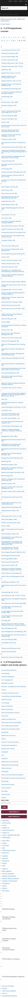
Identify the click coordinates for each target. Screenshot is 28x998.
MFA (8, 651)
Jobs (3, 848)
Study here (5, 820)
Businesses (21, 1)
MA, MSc (10, 130)
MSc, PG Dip (12, 63)
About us (5, 869)
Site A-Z (4, 993)
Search (4, 807)
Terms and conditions (9, 991)
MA (9, 56)
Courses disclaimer (8, 873)
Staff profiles (6, 837)
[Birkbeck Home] (14, 4)
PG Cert (10, 73)
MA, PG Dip (14, 151)
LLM (4, 399)
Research (15, 1)
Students (10, 1)
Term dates (5, 891)
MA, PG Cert (12, 208)
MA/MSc (13, 282)
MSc (10, 50)
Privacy (4, 988)
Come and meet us (14, 812)
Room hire (5, 853)
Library (4, 843)
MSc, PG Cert (11, 81)
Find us (4, 825)
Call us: (10, 835)
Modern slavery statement (10, 878)
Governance (6, 883)
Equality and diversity (9, 876)
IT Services (5, 845)
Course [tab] (3, 24)
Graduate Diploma (11, 221)
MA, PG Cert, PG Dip (13, 157)
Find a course (5, 800)
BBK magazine (6, 871)
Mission (4, 888)
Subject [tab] (7, 24)
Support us (5, 828)
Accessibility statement (9, 996)
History (4, 886)
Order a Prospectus (14, 816)
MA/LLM (12, 164)
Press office (6, 840)
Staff (3, 866)
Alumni (26, 1)
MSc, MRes (9, 102)
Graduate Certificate (12, 270)
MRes (9, 116)
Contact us (5, 832)
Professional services (9, 850)
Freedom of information (9, 881)
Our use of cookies (8, 986)
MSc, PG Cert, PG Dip (13, 126)
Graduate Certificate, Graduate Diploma (11, 92)
